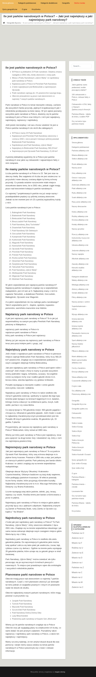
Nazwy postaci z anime (81, 302)
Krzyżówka (36, 9)
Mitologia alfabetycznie (80, 285)
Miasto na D (77, 558)
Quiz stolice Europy (79, 463)
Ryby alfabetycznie (79, 193)
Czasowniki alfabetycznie (81, 381)
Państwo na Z (78, 567)
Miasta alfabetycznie (79, 155)
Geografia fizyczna (79, 404)
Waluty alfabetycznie (79, 280)
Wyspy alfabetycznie (80, 314)
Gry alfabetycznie (78, 391)
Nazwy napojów (78, 254)
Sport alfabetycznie (79, 340)
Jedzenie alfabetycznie (80, 251)
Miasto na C (77, 572)
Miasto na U (77, 577)
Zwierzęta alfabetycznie (81, 185)
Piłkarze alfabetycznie (80, 351)
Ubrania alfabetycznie (80, 245)
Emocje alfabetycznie (80, 372)
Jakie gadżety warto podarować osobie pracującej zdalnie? (79, 87)
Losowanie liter (77, 491)
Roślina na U (77, 548)
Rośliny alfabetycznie (80, 216)
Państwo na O (78, 533)
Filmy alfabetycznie (79, 297)
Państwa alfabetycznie (80, 151)
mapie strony (60, 672)
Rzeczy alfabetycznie (80, 234)
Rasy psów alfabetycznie (81, 202)
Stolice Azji (76, 436)
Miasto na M (77, 582)
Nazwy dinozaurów (79, 206)
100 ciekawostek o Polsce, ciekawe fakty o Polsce (81, 97)
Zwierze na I (77, 562)
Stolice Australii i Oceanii (81, 454)
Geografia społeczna (80, 409)
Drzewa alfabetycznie (80, 220)
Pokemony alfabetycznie (81, 394)
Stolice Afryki (77, 431)
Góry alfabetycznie (79, 173)
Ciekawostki (76, 413)
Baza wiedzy (77, 418)
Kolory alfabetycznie (79, 212)
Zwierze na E (77, 553)
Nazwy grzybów (78, 229)
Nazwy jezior (77, 168)
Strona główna (7, 3)
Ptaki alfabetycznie (79, 188)
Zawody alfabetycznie (80, 264)
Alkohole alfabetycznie (80, 259)
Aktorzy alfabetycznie (80, 289)
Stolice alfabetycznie (79, 159)
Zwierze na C (77, 587)
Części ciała (76, 386)
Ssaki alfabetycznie (79, 197)
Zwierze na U (77, 538)
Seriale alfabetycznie (80, 293)
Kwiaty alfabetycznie (79, 224)
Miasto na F (77, 543)
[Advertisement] (48, 42)
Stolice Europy (77, 427)
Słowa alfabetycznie (79, 377)
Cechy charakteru (78, 368)
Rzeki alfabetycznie (79, 164)
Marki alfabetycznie (79, 356)
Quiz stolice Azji (78, 468)
